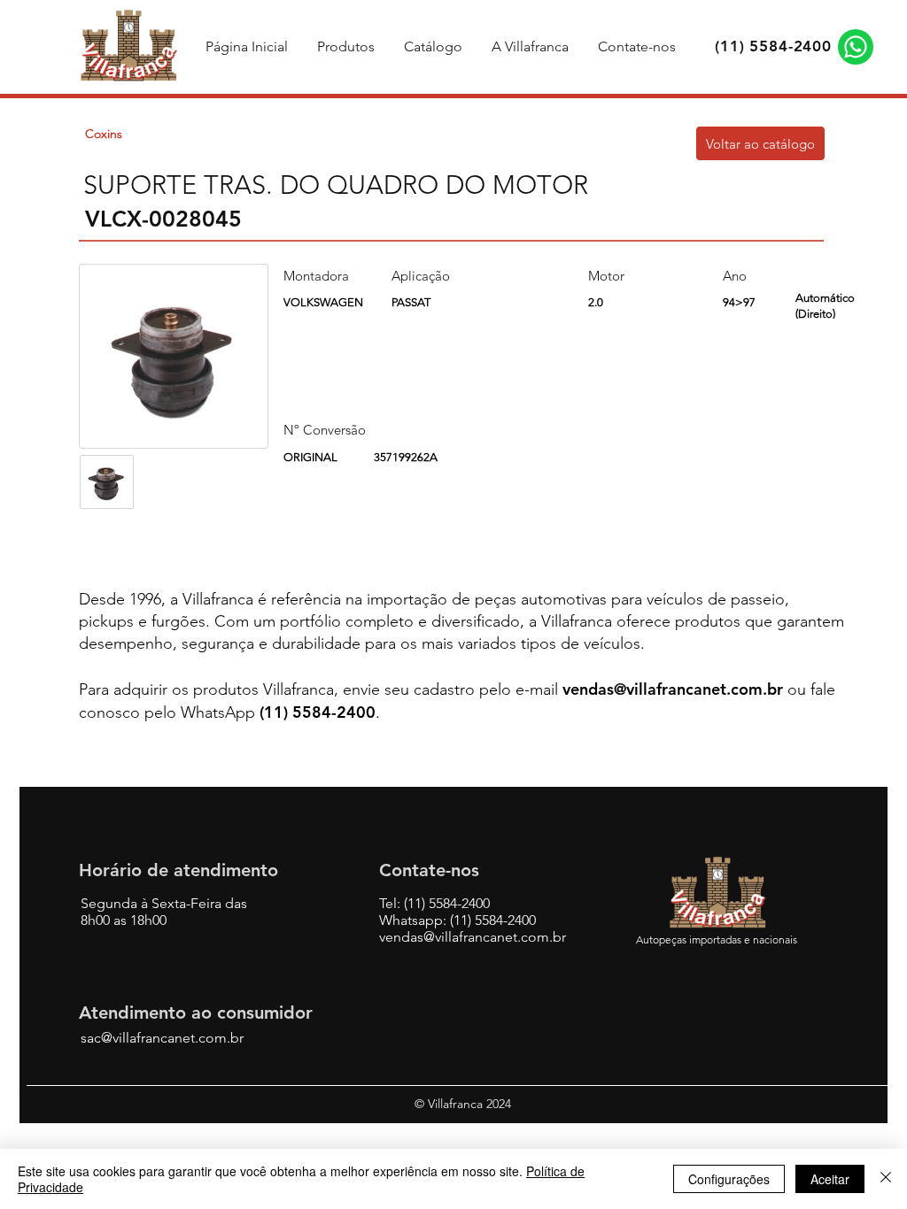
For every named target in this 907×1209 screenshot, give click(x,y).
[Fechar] (885, 1179)
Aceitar (829, 1179)
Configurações (729, 1179)
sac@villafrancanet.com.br (162, 1037)
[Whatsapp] (855, 47)
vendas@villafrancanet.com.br (672, 689)
